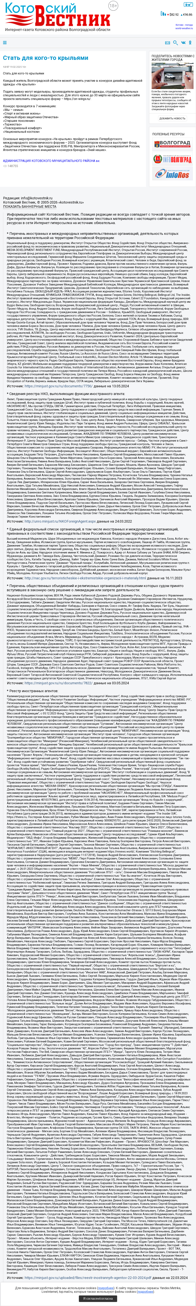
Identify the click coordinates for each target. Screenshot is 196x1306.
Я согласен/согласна (98, 1298)
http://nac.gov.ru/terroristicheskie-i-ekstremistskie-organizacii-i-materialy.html (85, 578)
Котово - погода (184, 25)
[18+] (55, 20)
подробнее (106, 1288)
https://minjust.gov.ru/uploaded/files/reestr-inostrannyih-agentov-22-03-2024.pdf (88, 1278)
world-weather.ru (184, 28)
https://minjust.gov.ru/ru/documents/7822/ (59, 683)
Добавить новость (172, 118)
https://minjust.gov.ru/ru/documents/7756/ (59, 386)
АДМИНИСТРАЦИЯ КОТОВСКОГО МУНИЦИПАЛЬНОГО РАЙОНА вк (51, 161)
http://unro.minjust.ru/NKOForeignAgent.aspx (60, 521)
